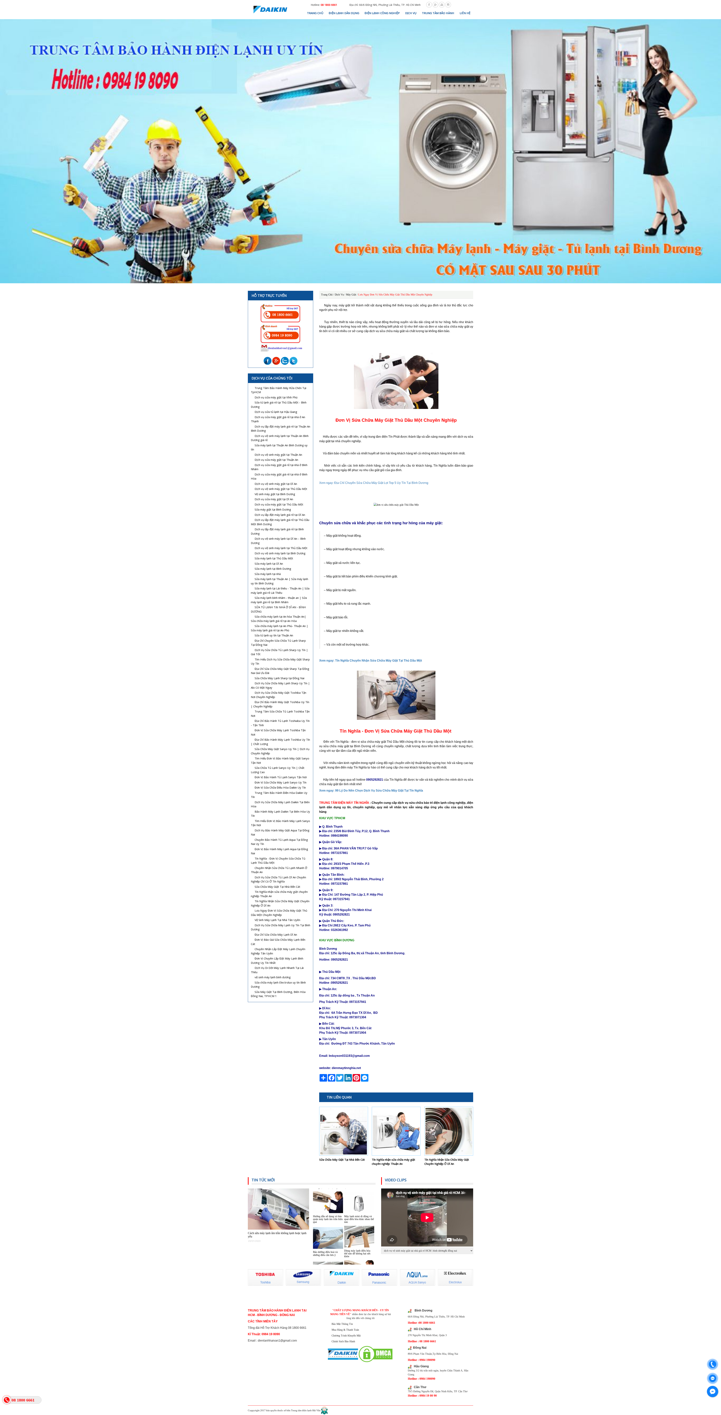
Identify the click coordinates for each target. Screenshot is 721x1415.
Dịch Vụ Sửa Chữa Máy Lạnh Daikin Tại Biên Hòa (280, 804)
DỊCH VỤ (410, 13)
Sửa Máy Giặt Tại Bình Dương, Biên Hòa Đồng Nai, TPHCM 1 (278, 994)
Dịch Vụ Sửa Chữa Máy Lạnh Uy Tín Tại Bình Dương (280, 927)
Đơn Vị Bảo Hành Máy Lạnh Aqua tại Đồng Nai (279, 851)
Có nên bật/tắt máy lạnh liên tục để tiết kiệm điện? (327, 1231)
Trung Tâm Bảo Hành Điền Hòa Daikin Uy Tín (279, 795)
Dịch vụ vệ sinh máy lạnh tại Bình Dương (280, 553)
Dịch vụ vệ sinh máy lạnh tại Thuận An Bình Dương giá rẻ (279, 438)
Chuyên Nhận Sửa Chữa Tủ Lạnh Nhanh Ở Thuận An (279, 870)
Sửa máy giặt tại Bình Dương (273, 509)
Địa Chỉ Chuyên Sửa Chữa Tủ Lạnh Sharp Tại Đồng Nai (278, 643)
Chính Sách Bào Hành (343, 1341)
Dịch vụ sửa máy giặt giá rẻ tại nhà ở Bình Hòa (279, 476)
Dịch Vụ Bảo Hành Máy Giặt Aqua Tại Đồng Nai (280, 832)
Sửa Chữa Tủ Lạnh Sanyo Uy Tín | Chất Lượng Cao (277, 770)
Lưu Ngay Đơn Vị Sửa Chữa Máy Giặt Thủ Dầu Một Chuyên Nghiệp (279, 913)
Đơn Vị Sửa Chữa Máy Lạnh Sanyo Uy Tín (280, 782)
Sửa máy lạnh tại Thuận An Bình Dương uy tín (279, 447)
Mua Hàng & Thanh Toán (345, 1329)
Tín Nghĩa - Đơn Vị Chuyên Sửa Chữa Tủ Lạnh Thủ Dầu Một (278, 861)
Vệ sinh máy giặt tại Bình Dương (275, 494)
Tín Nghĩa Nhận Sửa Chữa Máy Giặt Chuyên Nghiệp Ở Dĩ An (446, 1162)
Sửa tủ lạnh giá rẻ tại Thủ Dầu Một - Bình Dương (278, 404)
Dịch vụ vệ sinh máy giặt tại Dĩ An (276, 484)
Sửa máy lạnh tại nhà (268, 574)
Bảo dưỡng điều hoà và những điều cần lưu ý (325, 1197)
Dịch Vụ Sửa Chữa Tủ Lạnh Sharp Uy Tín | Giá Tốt (279, 652)
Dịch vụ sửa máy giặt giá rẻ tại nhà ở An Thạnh (278, 419)
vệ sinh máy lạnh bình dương (273, 977)
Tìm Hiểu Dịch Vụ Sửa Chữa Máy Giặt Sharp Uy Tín (280, 661)
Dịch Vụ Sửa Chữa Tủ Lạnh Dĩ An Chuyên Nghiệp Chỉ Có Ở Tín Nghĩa (278, 879)
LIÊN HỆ (465, 13)
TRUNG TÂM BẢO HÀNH (438, 13)
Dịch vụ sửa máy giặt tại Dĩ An (274, 499)
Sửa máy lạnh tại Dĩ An (269, 563)
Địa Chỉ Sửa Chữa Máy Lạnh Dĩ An (276, 934)
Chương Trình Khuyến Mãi (346, 1335)
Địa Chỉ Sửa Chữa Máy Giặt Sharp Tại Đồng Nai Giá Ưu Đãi (280, 671)
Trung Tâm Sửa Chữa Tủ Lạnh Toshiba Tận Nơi (280, 713)
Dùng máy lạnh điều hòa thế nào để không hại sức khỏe (357, 1197)
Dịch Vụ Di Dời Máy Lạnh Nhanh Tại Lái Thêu (277, 970)
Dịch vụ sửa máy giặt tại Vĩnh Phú (276, 397)
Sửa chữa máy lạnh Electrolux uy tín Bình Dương (278, 985)
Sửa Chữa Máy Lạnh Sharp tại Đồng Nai (279, 678)
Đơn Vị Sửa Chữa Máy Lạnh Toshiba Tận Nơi (278, 732)
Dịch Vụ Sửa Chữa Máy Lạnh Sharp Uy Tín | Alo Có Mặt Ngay (280, 685)
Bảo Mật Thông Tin (342, 1324)
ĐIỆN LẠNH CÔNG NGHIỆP (382, 13)
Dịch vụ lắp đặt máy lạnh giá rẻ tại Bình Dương (277, 531)
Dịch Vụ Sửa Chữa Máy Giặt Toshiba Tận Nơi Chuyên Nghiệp (278, 695)
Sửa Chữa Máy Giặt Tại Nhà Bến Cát (342, 1159)
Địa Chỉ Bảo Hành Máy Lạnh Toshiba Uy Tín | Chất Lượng (280, 742)
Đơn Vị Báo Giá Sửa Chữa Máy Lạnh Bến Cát (278, 942)
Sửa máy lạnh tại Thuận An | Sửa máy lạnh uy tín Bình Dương (279, 581)
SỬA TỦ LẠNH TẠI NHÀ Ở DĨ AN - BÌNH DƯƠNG (278, 609)
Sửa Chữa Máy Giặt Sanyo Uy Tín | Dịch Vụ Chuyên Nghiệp (280, 751)
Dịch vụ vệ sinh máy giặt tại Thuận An (278, 454)
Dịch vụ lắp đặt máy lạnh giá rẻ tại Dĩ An (280, 515)
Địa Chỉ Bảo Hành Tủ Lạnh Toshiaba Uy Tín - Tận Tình (280, 723)
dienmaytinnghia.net (346, 1068)
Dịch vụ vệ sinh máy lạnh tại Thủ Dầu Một (281, 548)
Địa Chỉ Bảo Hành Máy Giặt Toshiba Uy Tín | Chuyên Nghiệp (280, 704)
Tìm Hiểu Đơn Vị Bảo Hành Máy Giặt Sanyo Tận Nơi (280, 760)
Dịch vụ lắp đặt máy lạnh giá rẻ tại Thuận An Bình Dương (280, 429)
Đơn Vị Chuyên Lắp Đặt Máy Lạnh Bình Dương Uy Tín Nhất (277, 960)
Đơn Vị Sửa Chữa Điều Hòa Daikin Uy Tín (280, 787)
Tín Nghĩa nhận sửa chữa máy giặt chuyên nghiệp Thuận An (393, 1162)
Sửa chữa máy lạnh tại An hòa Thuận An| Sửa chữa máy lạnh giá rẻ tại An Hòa (278, 619)
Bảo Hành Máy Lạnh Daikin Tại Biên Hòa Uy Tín (280, 814)
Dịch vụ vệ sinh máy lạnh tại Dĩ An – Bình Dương (278, 541)
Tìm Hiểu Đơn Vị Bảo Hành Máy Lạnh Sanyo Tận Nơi (280, 823)
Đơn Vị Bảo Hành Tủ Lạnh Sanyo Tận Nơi (281, 777)
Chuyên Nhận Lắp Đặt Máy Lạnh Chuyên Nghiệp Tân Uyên (278, 951)
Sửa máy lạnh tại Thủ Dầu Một (274, 558)
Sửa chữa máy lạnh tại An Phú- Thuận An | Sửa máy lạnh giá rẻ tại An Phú (279, 628)
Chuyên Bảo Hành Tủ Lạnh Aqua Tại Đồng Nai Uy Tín (279, 842)
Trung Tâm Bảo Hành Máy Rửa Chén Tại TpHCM (278, 390)
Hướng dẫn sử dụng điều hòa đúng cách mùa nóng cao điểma (357, 1231)
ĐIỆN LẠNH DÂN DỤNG (344, 13)
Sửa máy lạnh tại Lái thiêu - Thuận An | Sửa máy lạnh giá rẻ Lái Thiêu (280, 590)
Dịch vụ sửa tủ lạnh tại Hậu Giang (276, 412)
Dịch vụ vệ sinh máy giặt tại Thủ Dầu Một (281, 489)
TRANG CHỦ (315, 13)
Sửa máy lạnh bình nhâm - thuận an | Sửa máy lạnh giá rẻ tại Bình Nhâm (279, 600)
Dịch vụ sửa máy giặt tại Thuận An (276, 460)
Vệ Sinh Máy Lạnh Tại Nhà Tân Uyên (277, 920)
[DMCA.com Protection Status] (375, 1354)
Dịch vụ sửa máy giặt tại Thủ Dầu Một (279, 504)
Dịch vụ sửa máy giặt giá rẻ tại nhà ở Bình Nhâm (279, 467)
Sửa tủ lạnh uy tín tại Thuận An (274, 635)
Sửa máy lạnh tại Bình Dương (273, 568)
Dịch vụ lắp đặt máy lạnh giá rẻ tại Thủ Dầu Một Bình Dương (280, 522)
